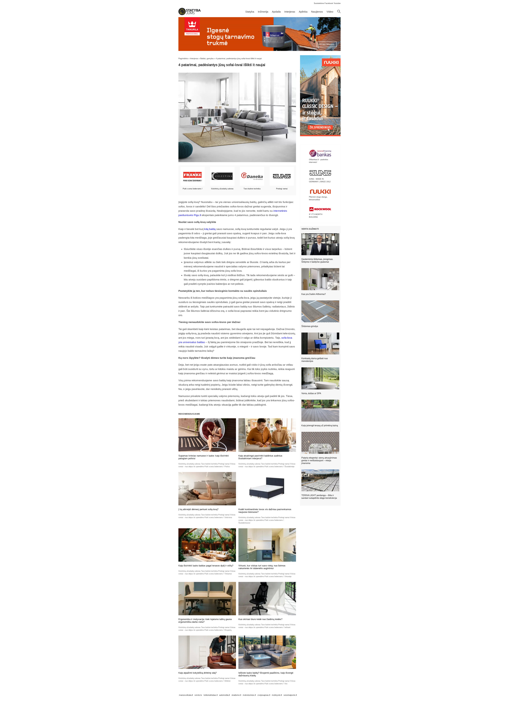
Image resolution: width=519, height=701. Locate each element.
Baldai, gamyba (207, 58)
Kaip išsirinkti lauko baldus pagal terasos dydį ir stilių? (205, 565)
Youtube (337, 3)
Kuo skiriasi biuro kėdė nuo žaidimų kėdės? (260, 619)
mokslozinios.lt (249, 695)
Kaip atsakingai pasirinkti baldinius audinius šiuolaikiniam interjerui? (260, 457)
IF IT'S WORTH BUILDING (315, 215)
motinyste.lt (277, 695)
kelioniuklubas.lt (211, 695)
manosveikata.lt (186, 695)
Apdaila (276, 11)
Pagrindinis (183, 58)
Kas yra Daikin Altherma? (313, 294)
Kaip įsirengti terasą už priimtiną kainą (319, 425)
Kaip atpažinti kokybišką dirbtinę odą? (197, 673)
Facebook (329, 3)
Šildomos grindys (309, 326)
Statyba (249, 11)
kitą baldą (210, 229)
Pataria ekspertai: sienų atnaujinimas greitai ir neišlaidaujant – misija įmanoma (319, 460)
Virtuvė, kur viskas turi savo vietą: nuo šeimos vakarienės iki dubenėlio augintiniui (261, 567)
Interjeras (289, 11)
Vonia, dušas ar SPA (311, 393)
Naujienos (317, 11)
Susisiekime (319, 3)
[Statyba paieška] (339, 12)
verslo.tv (198, 695)
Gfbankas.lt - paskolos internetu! (318, 160)
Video (330, 11)
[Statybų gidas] (189, 14)
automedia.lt (224, 695)
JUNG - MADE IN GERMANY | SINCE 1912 (320, 180)
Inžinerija (263, 11)
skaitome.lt (236, 695)
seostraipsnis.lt (290, 695)
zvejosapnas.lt (263, 695)
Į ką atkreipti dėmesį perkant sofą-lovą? (198, 509)
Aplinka (303, 11)
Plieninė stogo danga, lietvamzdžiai (318, 198)
